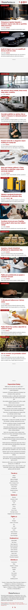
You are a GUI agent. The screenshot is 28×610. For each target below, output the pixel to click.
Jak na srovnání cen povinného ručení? (13, 353)
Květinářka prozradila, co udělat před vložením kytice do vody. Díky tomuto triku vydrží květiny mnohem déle (14, 397)
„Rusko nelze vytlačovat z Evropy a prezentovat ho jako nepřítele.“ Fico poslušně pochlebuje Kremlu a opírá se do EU (14, 458)
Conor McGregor (14, 535)
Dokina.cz (10, 587)
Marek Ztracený (14, 551)
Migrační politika (14, 481)
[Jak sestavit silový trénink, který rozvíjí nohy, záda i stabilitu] (14, 81)
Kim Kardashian (14, 547)
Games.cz (14, 495)
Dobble (14, 569)
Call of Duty (14, 510)
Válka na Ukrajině (14, 479)
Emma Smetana (14, 555)
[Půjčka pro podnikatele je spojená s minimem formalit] (14, 265)
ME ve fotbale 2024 (14, 483)
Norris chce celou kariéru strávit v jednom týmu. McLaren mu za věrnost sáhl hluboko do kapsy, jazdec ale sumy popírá (14, 434)
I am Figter (14, 528)
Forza (14, 506)
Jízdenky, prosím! (14, 578)
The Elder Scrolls (14, 512)
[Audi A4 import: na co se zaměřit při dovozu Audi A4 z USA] (14, 39)
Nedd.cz (18, 585)
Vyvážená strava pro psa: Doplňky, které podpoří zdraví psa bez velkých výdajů (13, 223)
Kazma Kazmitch (14, 546)
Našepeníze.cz (21, 587)
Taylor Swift (14, 553)
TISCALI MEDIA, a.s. (13, 604)
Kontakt (21, 602)
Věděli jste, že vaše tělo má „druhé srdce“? (14, 386)
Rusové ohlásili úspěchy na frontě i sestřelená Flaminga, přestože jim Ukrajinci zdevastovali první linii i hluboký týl (14, 439)
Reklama (2, 602)
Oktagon (14, 520)
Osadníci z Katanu (14, 565)
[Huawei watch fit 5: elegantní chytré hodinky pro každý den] (14, 131)
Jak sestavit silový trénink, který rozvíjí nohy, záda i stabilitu (14, 91)
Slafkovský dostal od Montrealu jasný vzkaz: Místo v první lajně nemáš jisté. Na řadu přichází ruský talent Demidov (14, 444)
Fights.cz (14, 516)
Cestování (18, 582)
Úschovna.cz (13, 585)
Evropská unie (14, 488)
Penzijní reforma (14, 490)
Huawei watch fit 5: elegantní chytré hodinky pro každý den (13, 142)
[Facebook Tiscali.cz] (13, 607)
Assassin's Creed (14, 499)
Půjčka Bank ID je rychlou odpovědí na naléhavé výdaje (13, 328)
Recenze (14, 497)
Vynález (14, 492)
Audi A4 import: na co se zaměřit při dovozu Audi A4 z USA (13, 50)
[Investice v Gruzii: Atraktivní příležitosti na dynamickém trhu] (14, 238)
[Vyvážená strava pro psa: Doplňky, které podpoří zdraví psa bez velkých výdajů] (14, 211)
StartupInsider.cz (17, 588)
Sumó (14, 530)
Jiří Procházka (14, 533)
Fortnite (14, 508)
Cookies (9, 602)
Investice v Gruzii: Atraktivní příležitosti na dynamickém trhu (11, 249)
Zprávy (8, 582)
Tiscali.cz (14, 473)
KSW (14, 526)
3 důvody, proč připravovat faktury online (12, 301)
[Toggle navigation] (26, 2)
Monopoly (14, 567)
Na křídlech (14, 575)
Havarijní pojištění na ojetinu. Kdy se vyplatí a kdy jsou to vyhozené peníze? (14, 115)
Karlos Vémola (14, 531)
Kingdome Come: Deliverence (14, 513)
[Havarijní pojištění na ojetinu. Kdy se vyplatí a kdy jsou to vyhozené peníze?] (14, 104)
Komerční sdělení (4, 5)
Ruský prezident (14, 484)
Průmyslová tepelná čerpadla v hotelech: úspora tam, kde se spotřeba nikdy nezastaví (14, 24)
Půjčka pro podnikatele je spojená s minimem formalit (13, 276)
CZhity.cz (15, 587)
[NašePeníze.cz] (8, 2)
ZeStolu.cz (14, 584)
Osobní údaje (14, 602)
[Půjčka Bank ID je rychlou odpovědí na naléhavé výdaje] (14, 317)
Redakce (6, 602)
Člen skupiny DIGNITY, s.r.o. (22, 604)
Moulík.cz (23, 585)
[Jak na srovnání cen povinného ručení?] (14, 344)
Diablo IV (14, 504)
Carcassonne (14, 562)
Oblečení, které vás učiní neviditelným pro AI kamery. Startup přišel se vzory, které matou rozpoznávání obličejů (14, 453)
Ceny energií (14, 486)
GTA (14, 502)
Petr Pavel (14, 542)
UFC (14, 519)
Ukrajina (14, 477)
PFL (14, 524)
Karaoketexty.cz (6, 585)
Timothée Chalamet (14, 557)
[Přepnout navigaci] (22, 2)
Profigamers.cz (8, 584)
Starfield (14, 501)
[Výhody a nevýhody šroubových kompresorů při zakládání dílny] (14, 184)
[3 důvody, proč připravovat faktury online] (14, 290)
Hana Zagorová (14, 544)
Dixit (14, 571)
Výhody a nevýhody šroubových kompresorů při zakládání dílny (11, 195)
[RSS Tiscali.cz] (15, 607)
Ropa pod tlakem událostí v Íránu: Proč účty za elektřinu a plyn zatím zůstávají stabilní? (12, 169)
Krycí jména (14, 573)
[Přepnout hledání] (20, 2)
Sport (11, 582)
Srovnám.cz (10, 588)
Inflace (14, 475)
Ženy (14, 582)
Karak (14, 576)
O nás (5, 605)
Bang (14, 564)
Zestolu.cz (14, 560)
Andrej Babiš (14, 540)
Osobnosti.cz (14, 538)
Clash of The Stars (14, 522)
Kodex (18, 602)
